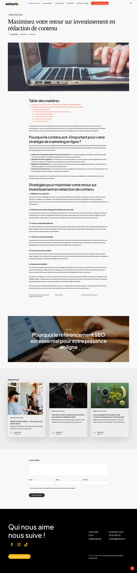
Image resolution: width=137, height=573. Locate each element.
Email (58, 479)
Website (85, 479)
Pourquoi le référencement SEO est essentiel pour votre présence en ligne (68, 339)
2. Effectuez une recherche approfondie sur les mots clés (52, 112)
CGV (104, 555)
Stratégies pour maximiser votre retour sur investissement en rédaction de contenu (57, 107)
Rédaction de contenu (15, 15)
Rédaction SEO (59, 295)
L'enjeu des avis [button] (95, 539)
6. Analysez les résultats (41, 121)
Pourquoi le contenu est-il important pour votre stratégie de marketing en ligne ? (56, 104)
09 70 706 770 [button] (115, 535)
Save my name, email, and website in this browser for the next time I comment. (53, 488)
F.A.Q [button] (91, 535)
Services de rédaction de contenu (89, 295)
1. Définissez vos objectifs (42, 109)
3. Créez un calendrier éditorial (43, 114)
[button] (19, 556)
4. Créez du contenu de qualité (43, 116)
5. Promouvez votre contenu (43, 119)
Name (31, 479)
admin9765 (14, 34)
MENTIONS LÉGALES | (111, 555)
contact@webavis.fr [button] (117, 539)
